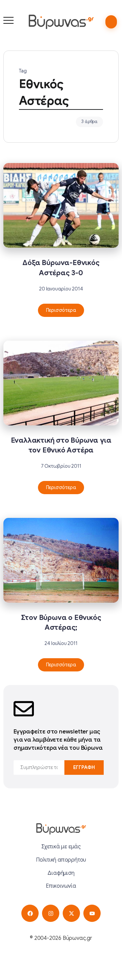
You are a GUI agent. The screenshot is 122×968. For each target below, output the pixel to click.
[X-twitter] (71, 913)
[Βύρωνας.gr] (61, 21)
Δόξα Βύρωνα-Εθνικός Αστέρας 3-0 (60, 267)
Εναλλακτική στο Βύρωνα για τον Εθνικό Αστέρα (61, 445)
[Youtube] (92, 913)
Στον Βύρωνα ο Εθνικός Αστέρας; (61, 622)
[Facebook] (30, 913)
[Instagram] (50, 913)
